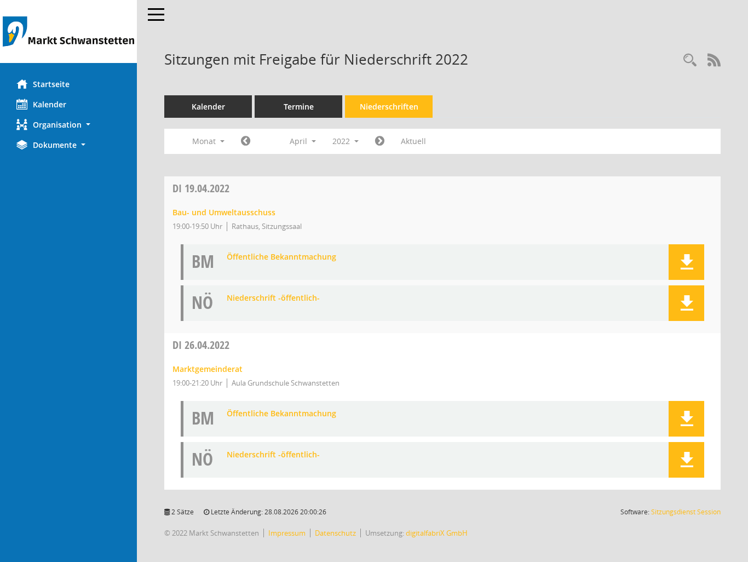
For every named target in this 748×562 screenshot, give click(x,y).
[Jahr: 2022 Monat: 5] (380, 141)
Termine (299, 106)
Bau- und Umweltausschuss (223, 212)
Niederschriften (389, 106)
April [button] (299, 141)
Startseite (51, 84)
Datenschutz (335, 533)
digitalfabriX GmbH (437, 533)
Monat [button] (205, 141)
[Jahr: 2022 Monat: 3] (245, 141)
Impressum (287, 533)
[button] (68, 124)
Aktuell (413, 141)
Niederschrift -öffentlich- (273, 298)
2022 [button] (342, 141)
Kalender (49, 104)
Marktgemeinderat (207, 369)
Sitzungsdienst (686, 512)
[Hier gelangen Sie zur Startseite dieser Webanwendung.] (68, 31)
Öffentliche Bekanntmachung (281, 257)
